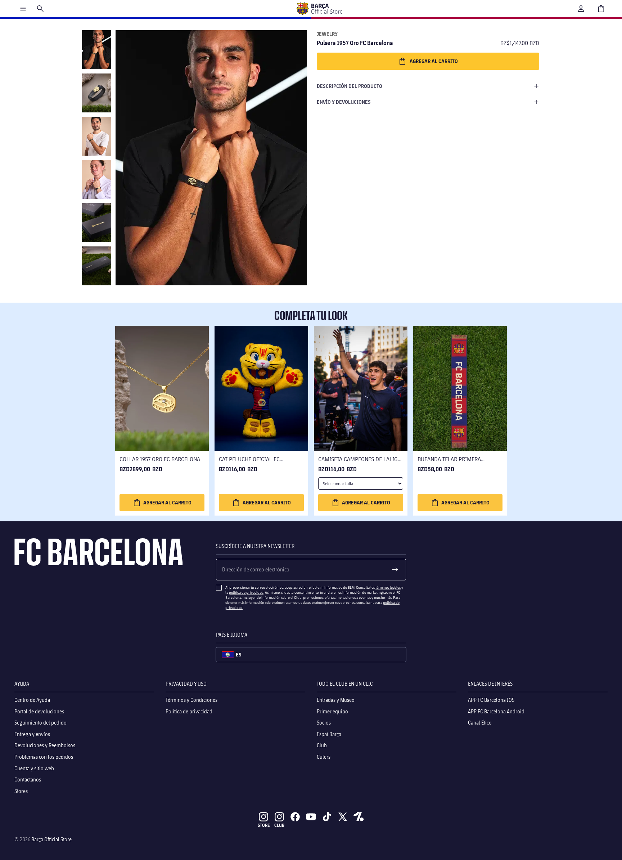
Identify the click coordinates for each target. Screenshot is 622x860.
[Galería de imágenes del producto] (211, 157)
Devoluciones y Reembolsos (44, 745)
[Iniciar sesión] (581, 8)
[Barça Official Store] (319, 8)
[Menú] (23, 8)
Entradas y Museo (336, 700)
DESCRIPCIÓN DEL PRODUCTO (349, 86)
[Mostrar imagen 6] (96, 265)
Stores (21, 791)
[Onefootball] (358, 817)
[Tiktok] (327, 817)
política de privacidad (246, 592)
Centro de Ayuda (32, 700)
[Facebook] (295, 817)
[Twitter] (342, 817)
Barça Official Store (51, 839)
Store (264, 825)
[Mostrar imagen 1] (96, 49)
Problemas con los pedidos (43, 757)
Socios (324, 722)
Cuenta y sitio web (34, 768)
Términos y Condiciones (191, 700)
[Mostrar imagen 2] (96, 92)
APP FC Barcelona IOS (491, 700)
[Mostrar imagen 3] (96, 136)
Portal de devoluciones (39, 711)
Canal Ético (480, 722)
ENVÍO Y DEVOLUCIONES (344, 102)
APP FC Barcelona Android (496, 711)
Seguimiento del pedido (40, 722)
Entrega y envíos (32, 734)
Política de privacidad (189, 711)
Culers (323, 757)
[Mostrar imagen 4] (96, 179)
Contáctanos (27, 779)
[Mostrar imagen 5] (96, 222)
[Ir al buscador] (40, 8)
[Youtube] (311, 817)
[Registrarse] (395, 569)
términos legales (388, 587)
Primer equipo (332, 711)
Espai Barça (329, 734)
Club (322, 745)
